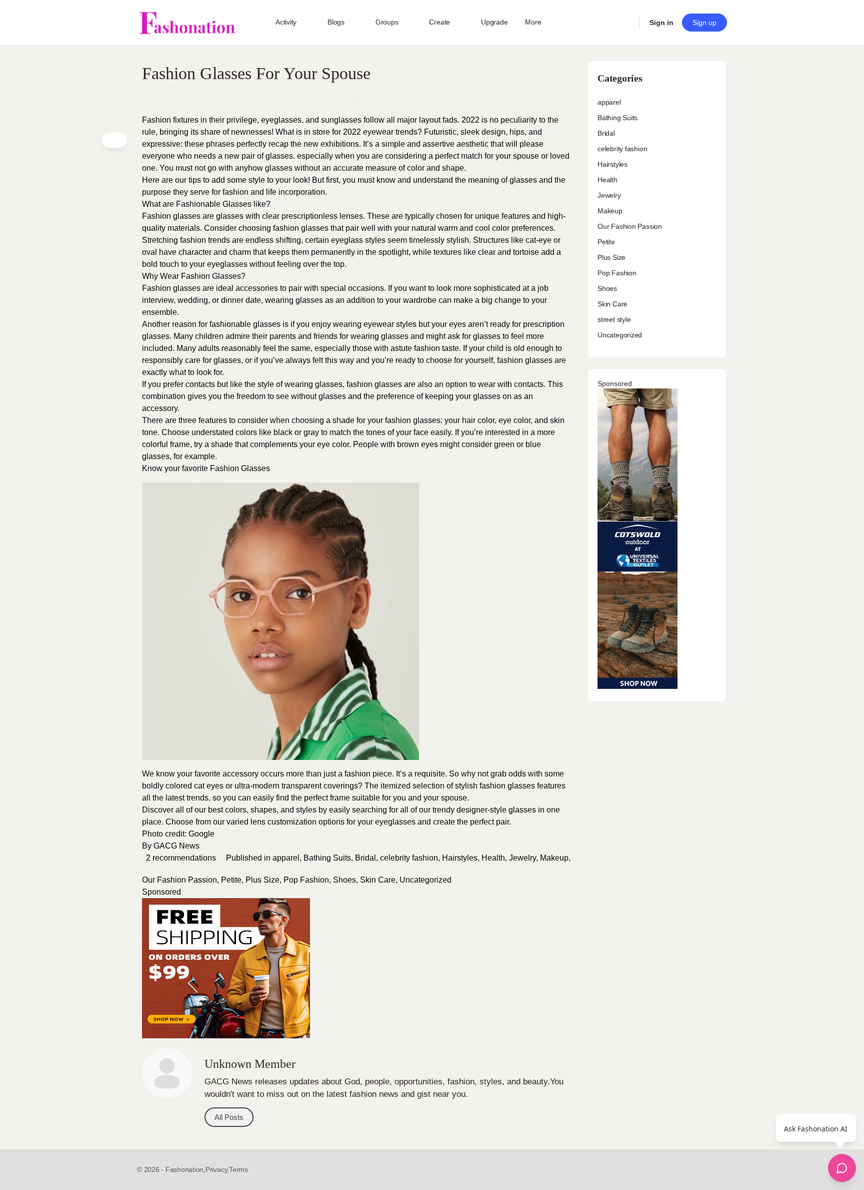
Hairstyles (460, 858)
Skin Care (378, 880)
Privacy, (217, 1169)
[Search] (625, 23)
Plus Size (263, 880)
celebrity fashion (409, 858)
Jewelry (522, 858)
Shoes (344, 880)
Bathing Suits (327, 858)
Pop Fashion (306, 880)
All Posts (229, 1117)
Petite (231, 880)
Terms (238, 1169)
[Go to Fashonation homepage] (187, 23)
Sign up (704, 23)
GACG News (177, 846)
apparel (286, 858)
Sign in (662, 23)
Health (493, 858)
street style (614, 319)
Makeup (554, 858)
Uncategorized (426, 880)
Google (201, 834)
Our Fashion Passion (179, 880)
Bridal (365, 858)
